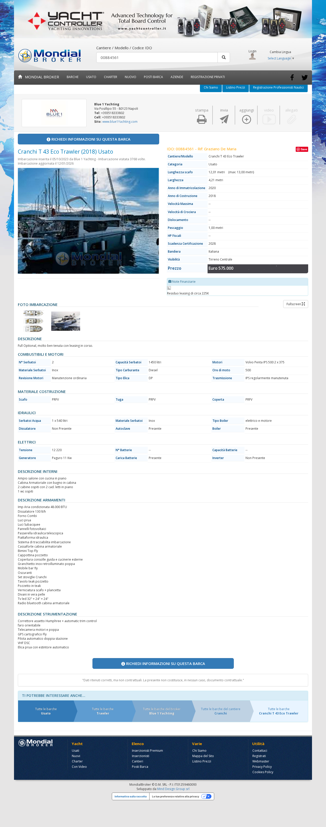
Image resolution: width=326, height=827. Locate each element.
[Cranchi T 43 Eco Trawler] (33, 321)
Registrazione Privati (208, 77)
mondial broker (40, 76)
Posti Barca (153, 77)
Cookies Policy (262, 772)
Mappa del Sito (203, 756)
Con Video (79, 766)
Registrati (259, 756)
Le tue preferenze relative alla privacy (175, 796)
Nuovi (76, 756)
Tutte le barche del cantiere (220, 711)
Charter (77, 761)
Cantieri (137, 761)
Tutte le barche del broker (162, 711)
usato (91, 77)
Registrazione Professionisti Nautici (278, 87)
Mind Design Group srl (173, 789)
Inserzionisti (140, 756)
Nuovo (130, 77)
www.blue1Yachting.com (120, 121)
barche (72, 77)
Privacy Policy (262, 766)
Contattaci (259, 750)
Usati (75, 750)
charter (110, 77)
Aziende (177, 77)
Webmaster (260, 761)
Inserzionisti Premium (147, 750)
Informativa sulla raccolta (131, 796)
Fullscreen (294, 304)
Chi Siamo (211, 87)
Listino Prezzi (235, 87)
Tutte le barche (46, 711)
